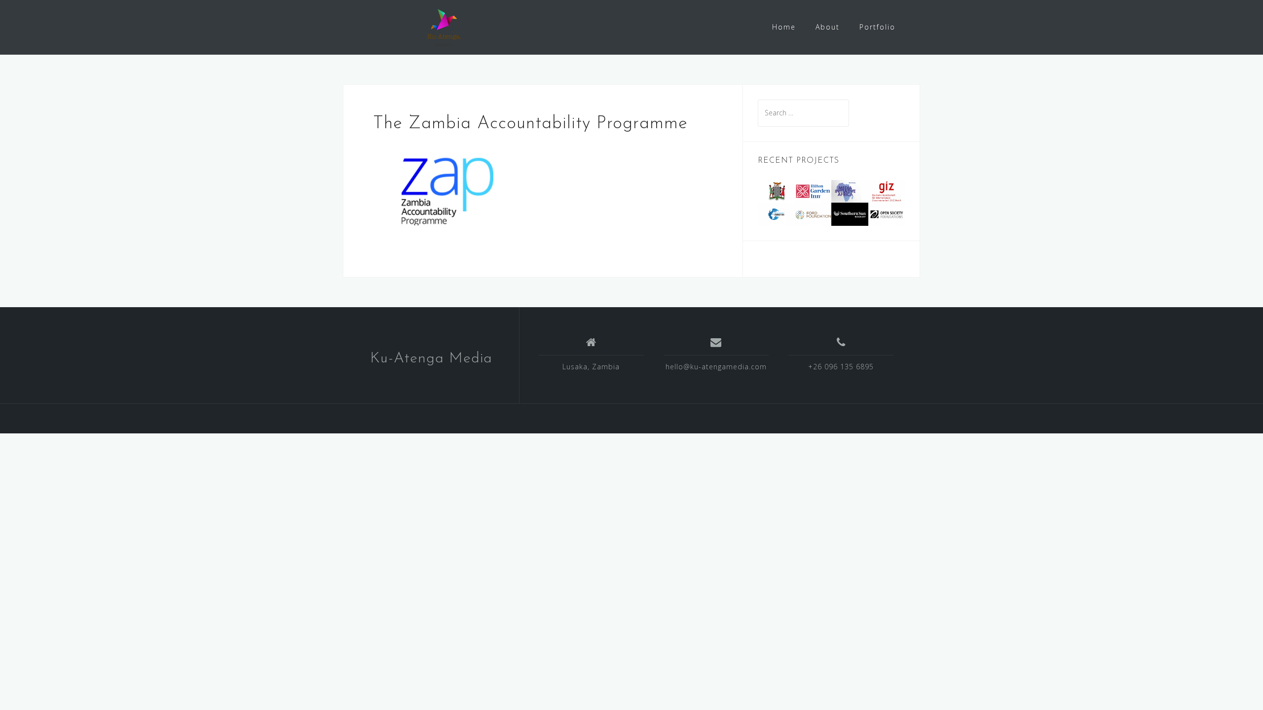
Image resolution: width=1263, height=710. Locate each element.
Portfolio (877, 27)
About (828, 27)
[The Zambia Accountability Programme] (447, 189)
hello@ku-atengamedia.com (716, 366)
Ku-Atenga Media (431, 358)
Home (784, 27)
